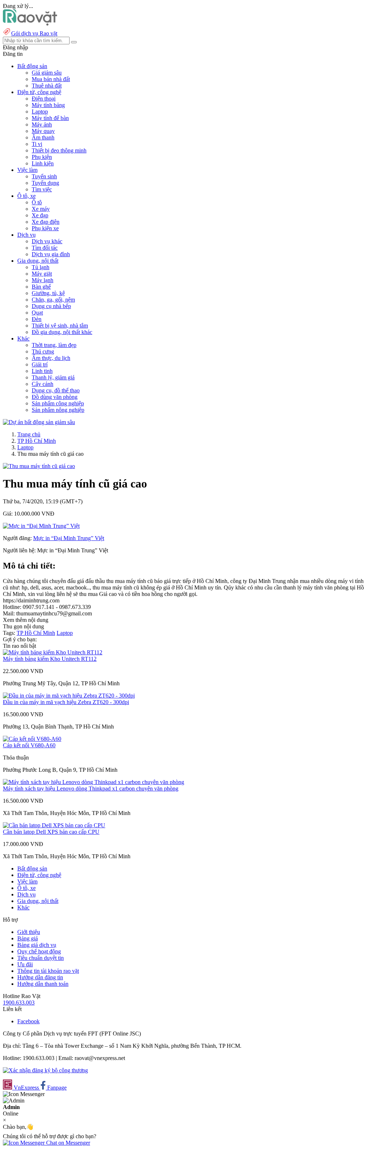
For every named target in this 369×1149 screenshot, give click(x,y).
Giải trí (40, 364)
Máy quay (43, 131)
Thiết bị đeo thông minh (59, 150)
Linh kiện (43, 163)
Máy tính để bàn (50, 118)
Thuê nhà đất (47, 86)
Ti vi (37, 144)
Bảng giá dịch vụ (36, 945)
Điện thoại (43, 98)
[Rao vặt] (30, 24)
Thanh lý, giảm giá (53, 377)
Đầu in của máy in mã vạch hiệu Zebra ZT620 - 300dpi (66, 702)
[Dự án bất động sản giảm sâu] (39, 422)
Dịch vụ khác (47, 241)
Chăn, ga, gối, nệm (53, 300)
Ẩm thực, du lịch (51, 358)
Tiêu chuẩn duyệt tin (40, 958)
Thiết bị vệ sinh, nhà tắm (60, 325)
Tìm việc (42, 189)
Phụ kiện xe (45, 228)
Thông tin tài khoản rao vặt (48, 971)
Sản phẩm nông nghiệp (58, 410)
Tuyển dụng (45, 183)
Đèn (36, 319)
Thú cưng (43, 351)
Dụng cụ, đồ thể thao (56, 390)
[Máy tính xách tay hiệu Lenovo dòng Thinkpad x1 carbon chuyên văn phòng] (93, 782)
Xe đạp (40, 215)
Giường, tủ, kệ (48, 293)
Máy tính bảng (48, 105)
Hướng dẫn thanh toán (42, 984)
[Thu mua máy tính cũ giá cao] (39, 466)
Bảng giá (27, 938)
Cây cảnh (42, 384)
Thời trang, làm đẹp (54, 345)
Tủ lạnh (40, 267)
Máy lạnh (42, 280)
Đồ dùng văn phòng (54, 397)
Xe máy (41, 209)
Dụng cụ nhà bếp (51, 306)
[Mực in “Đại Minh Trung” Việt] (41, 526)
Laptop (40, 111)
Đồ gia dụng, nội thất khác (62, 332)
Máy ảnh (42, 124)
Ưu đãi (25, 964)
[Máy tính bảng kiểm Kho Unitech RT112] (52, 652)
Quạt (37, 312)
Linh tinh (42, 371)
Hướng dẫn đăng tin (40, 977)
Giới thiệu (28, 932)
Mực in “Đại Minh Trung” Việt (68, 538)
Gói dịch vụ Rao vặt (34, 33)
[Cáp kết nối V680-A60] (32, 739)
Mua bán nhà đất (51, 79)
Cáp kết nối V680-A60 (29, 745)
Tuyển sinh (44, 176)
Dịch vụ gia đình (51, 254)
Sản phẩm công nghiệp (58, 403)
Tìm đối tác (45, 248)
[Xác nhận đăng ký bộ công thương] (45, 1070)
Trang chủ (28, 434)
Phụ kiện (42, 157)
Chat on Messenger (67, 1143)
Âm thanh (43, 137)
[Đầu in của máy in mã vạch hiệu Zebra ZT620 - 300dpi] (69, 695)
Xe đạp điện (45, 222)
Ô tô (37, 202)
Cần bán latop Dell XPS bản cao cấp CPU (51, 832)
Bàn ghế (41, 287)
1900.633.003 (19, 1002)
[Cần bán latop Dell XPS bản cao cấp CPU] (54, 825)
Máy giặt (42, 274)
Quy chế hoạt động (39, 951)
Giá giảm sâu (47, 73)
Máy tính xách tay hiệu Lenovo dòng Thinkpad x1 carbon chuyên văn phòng (90, 788)
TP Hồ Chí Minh (36, 441)
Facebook (28, 1021)
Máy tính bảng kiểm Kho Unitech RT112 (50, 659)
